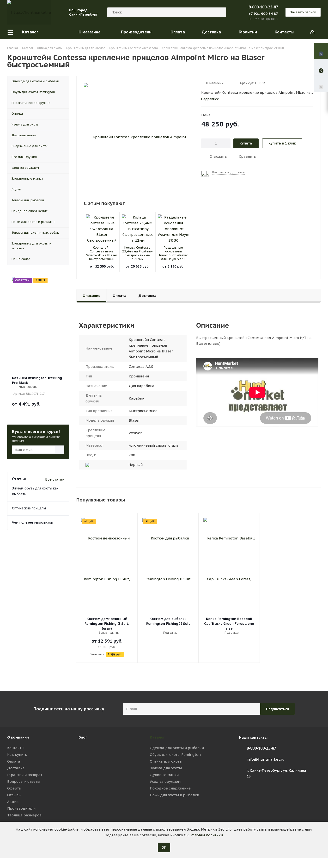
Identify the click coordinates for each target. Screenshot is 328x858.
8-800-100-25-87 (263, 7)
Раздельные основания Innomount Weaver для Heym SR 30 (173, 253)
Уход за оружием (165, 781)
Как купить (17, 754)
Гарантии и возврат (24, 774)
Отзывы (14, 795)
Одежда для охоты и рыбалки (177, 747)
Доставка (16, 768)
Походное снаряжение (170, 788)
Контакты (15, 747)
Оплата (13, 761)
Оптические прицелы (29, 508)
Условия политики (207, 835)
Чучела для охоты (166, 768)
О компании (18, 737)
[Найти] (220, 12)
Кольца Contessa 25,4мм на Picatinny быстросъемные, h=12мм (137, 253)
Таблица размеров (24, 815)
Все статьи (54, 479)
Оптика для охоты (166, 761)
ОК (164, 847)
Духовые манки (164, 774)
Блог (83, 737)
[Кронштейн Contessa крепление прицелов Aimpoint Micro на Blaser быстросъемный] (137, 137)
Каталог (157, 737)
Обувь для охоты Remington (175, 754)
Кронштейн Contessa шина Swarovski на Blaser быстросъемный (101, 253)
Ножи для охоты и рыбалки (174, 795)
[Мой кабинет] (312, 32)
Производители (21, 808)
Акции (12, 801)
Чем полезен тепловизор (32, 522)
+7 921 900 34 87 (263, 13)
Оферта (14, 788)
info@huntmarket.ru (266, 759)
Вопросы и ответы (23, 781)
